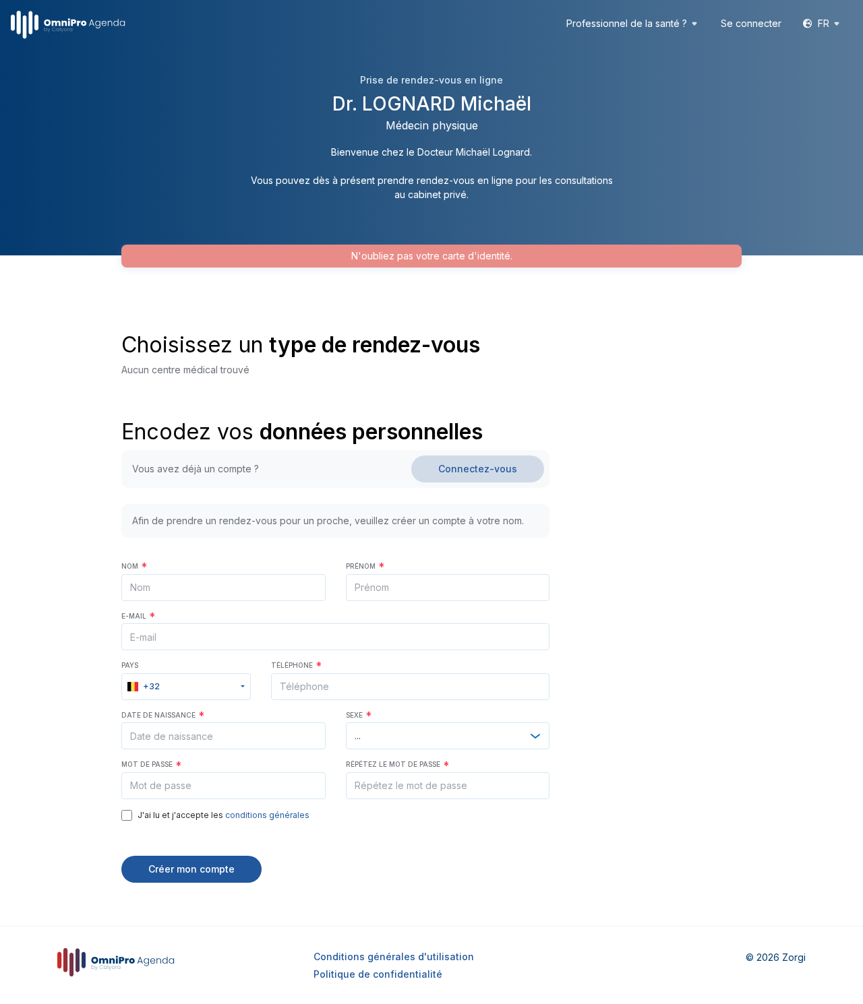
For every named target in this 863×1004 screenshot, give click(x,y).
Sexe (358, 715)
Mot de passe (151, 764)
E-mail (138, 616)
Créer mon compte (191, 869)
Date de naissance (162, 715)
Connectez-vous (477, 468)
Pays (129, 665)
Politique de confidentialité (378, 974)
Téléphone (296, 665)
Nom (134, 566)
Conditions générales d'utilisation (394, 956)
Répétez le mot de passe (397, 764)
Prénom (365, 566)
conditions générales (267, 815)
